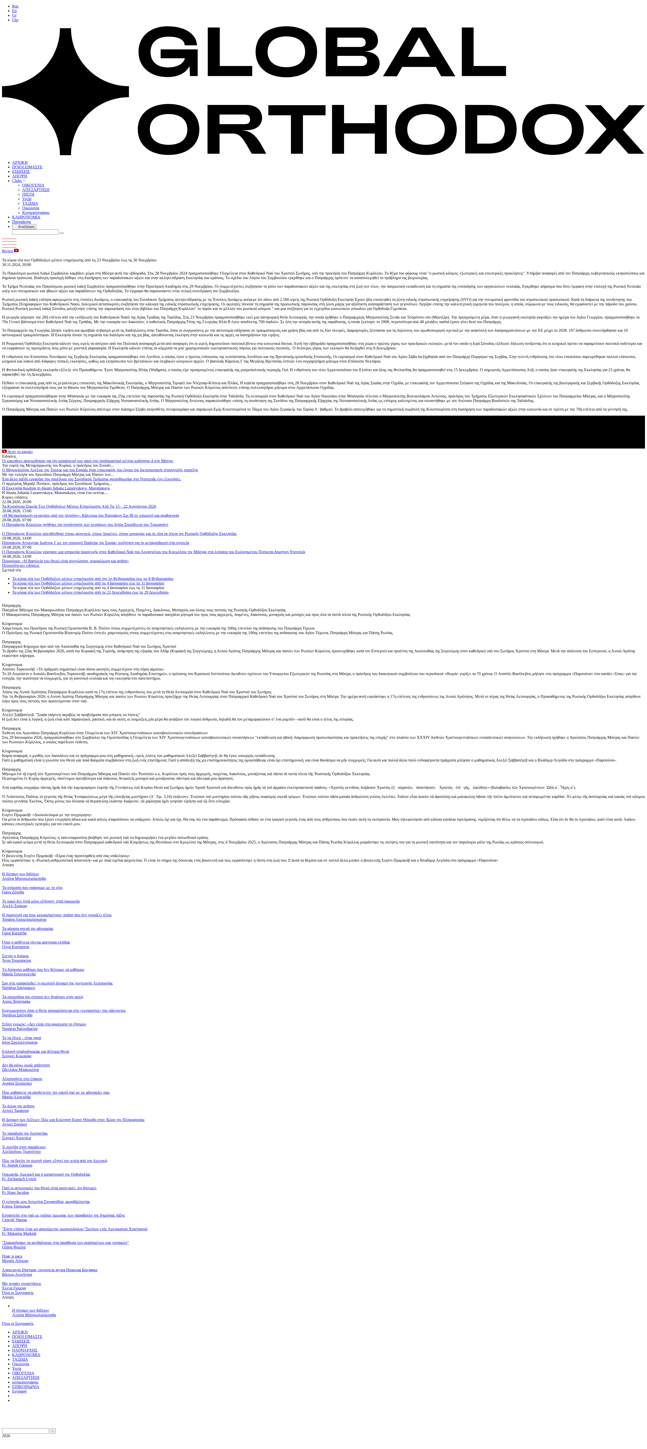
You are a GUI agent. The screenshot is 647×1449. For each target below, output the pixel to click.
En (14, 11)
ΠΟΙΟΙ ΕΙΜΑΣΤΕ (27, 167)
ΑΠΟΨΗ (19, 176)
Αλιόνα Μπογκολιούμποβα (34, 1315)
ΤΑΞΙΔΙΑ (30, 203)
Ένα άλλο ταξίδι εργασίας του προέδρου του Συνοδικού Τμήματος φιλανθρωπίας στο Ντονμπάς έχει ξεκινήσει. (91, 479)
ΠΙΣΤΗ (28, 194)
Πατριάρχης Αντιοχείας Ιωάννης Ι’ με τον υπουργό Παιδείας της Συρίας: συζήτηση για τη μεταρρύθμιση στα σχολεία (95, 543)
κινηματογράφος (25, 1382)
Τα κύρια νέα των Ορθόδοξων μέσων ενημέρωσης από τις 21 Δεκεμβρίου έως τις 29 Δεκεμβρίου (90, 592)
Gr (14, 15)
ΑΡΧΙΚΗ (20, 162)
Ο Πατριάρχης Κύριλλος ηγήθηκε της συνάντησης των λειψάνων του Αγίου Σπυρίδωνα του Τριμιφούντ (85, 524)
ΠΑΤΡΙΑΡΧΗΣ (24, 1350)
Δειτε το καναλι (20, 452)
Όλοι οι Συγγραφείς (18, 1292)
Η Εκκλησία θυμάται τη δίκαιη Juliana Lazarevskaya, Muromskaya (56, 488)
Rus (15, 6)
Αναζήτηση (25, 227)
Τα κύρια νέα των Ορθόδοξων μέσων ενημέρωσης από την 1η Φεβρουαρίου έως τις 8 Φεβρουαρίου (92, 578)
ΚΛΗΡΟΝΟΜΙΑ (26, 217)
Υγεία (26, 199)
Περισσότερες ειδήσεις (20, 565)
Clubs (17, 181)
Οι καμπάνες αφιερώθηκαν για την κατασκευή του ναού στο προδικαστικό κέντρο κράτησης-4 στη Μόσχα (88, 461)
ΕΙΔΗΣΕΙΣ (21, 171)
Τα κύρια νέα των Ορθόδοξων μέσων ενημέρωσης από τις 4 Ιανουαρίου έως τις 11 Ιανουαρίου (88, 583)
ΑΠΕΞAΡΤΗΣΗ (36, 190)
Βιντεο (8, 251)
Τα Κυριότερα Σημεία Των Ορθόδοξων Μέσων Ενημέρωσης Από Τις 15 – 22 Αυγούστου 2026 (79, 506)
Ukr (15, 20)
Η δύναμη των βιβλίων (30, 1310)
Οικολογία (30, 208)
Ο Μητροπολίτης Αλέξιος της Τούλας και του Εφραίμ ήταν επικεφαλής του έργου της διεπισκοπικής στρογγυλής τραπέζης (100, 470)
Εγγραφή (19, 1391)
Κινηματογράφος (36, 212)
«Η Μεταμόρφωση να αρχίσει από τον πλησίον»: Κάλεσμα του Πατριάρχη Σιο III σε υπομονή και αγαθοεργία (90, 515)
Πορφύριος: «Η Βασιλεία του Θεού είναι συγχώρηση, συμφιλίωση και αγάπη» (65, 561)
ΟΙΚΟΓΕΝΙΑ (33, 185)
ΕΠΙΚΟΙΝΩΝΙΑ (25, 1387)
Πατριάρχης (21, 221)
